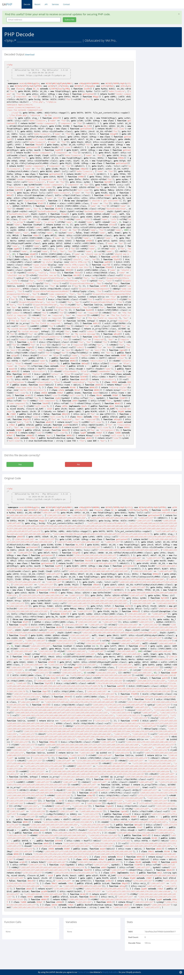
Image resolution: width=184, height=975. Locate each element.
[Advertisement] (162, 68)
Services (55, 4)
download (29, 54)
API (46, 4)
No (78, 464)
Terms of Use (83, 972)
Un (7, 4)
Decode (27, 4)
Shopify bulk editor (110, 972)
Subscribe (69, 19)
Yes (20, 464)
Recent (37, 4)
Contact (66, 4)
